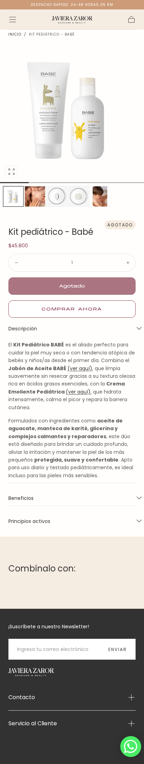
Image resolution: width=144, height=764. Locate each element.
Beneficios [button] (21, 498)
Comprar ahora (72, 309)
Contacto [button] (21, 697)
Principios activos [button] (29, 521)
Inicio (14, 34)
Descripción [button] (22, 328)
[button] (12, 19)
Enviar (117, 649)
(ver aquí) (79, 368)
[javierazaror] (31, 672)
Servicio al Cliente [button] (32, 723)
